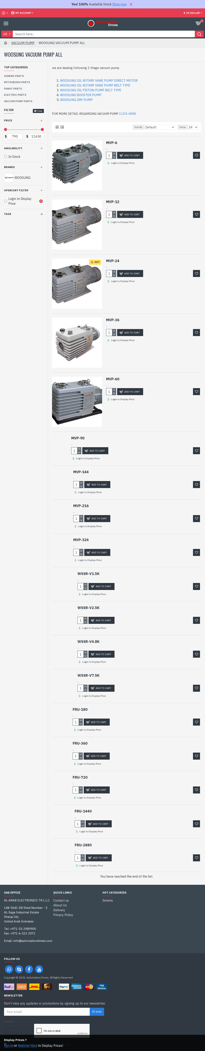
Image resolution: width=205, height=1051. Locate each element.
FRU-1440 (83, 811)
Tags (7, 214)
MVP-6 (111, 142)
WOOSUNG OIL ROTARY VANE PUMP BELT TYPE (95, 85)
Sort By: (138, 127)
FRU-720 (80, 777)
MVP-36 (112, 320)
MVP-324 (81, 540)
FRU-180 (80, 709)
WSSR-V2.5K (88, 607)
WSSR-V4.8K (88, 641)
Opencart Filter (16, 190)
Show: (182, 127)
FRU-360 (80, 743)
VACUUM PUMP (23, 43)
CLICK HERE (127, 114)
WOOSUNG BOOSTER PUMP (80, 95)
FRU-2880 (83, 845)
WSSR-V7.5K (88, 675)
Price (8, 120)
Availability (13, 148)
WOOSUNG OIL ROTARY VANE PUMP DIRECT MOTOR (99, 81)
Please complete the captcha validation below (16, 1032)
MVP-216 (81, 505)
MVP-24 (112, 261)
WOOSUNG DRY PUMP (76, 100)
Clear (39, 110)
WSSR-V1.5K (88, 573)
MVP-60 (112, 379)
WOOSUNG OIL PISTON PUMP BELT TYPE (90, 90)
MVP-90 (77, 438)
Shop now (119, 4)
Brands (9, 167)
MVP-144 (81, 472)
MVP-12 (112, 201)
